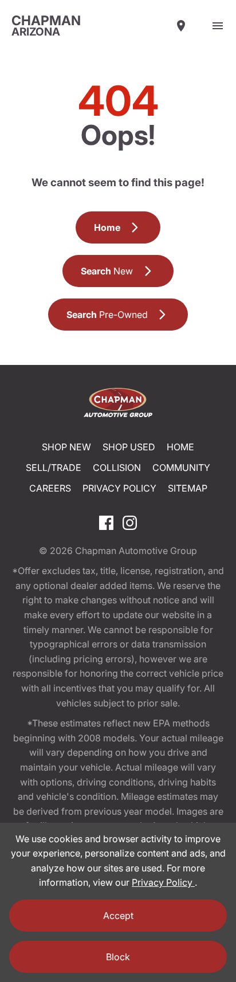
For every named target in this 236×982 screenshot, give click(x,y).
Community (181, 467)
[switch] (217, 26)
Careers (50, 488)
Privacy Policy (119, 488)
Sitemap (187, 488)
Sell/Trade (53, 467)
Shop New (66, 447)
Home (180, 447)
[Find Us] (181, 26)
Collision (117, 467)
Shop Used (129, 447)
